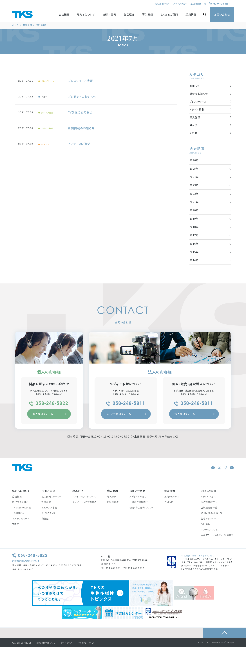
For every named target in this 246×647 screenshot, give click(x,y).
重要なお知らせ (198, 93)
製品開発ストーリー (51, 496)
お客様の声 (113, 502)
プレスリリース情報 (80, 81)
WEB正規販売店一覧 (212, 513)
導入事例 (112, 496)
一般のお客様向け (138, 502)
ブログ (15, 524)
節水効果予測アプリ (46, 643)
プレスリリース (48, 81)
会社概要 (64, 14)
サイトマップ (66, 643)
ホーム (15, 25)
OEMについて (48, 513)
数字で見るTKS (20, 502)
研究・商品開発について (141, 507)
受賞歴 (44, 518)
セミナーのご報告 (79, 144)
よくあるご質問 (169, 14)
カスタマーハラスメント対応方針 (217, 535)
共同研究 (46, 502)
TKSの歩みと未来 (21, 507)
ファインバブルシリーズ (84, 496)
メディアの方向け (138, 496)
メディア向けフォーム (118, 414)
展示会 (193, 125)
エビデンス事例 (49, 507)
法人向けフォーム (185, 414)
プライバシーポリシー (87, 643)
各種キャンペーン (210, 518)
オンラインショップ (222, 3)
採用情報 (190, 14)
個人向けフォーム (43, 414)
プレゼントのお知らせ (82, 97)
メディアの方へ (180, 3)
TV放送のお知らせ (80, 112)
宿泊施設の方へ (162, 3)
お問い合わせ (222, 14)
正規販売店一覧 (198, 3)
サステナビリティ (20, 518)
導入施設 (194, 117)
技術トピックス (171, 496)
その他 (44, 96)
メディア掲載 (47, 112)
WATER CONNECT (21, 643)
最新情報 (27, 25)
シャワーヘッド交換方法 (84, 502)
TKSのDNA (18, 513)
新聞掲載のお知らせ (81, 128)
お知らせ (45, 144)
